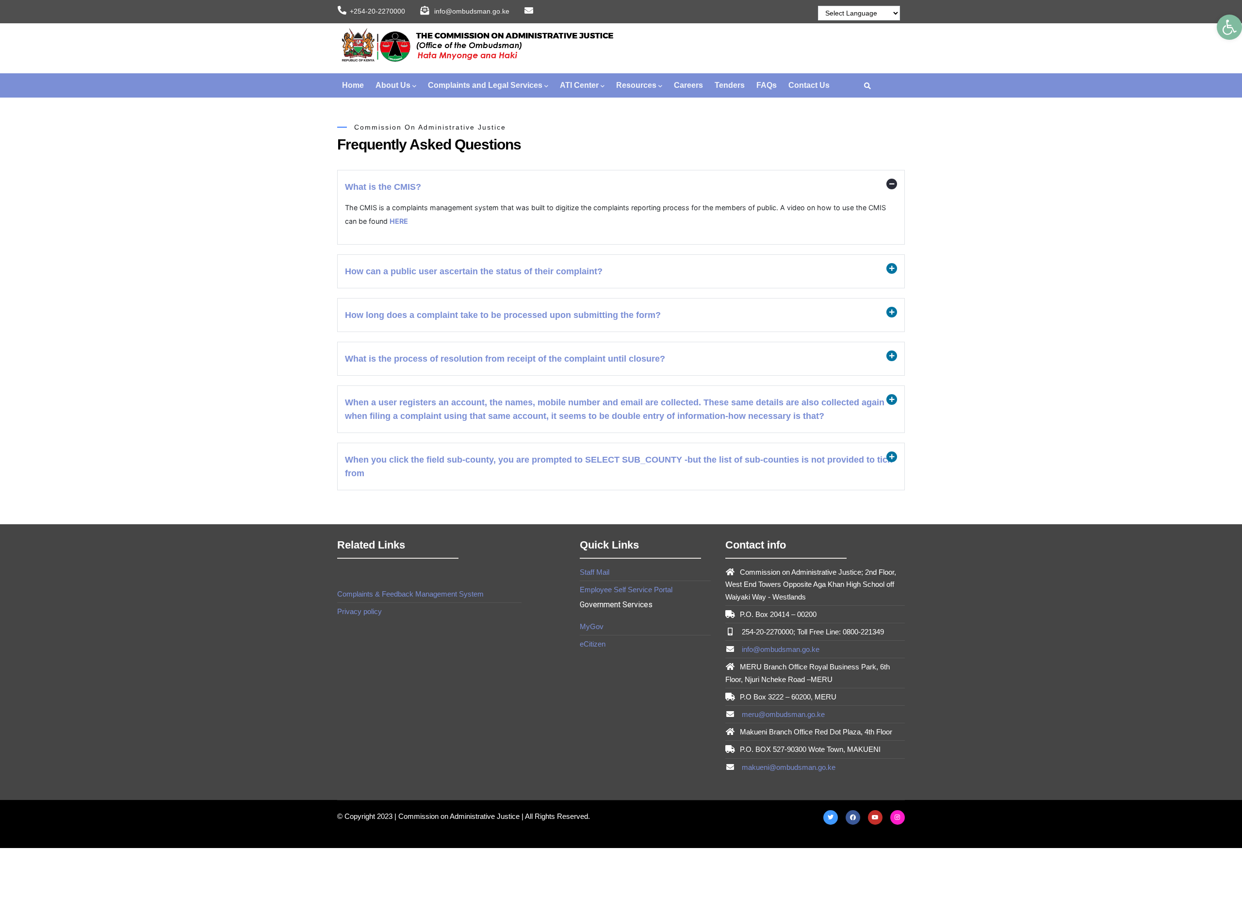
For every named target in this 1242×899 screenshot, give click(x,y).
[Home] (475, 46)
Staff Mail (594, 572)
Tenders (730, 85)
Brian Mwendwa (395, 626)
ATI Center (579, 85)
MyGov (592, 626)
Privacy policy (359, 611)
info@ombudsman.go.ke (779, 649)
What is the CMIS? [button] (383, 187)
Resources (636, 85)
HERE (399, 221)
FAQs (766, 85)
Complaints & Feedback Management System (410, 594)
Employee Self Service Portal (626, 589)
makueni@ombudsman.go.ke (787, 767)
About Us (393, 85)
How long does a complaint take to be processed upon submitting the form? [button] (503, 315)
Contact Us (809, 85)
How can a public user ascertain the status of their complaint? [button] (474, 271)
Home (353, 85)
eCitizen (592, 644)
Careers (688, 85)
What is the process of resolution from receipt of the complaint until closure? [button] (505, 359)
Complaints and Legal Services (485, 85)
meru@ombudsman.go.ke (782, 714)
